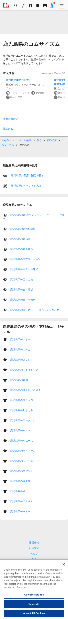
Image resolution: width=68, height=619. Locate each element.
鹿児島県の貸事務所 (21, 248)
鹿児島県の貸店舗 (20, 238)
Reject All (33, 604)
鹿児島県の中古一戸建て (24, 269)
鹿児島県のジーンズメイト (25, 460)
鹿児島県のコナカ (20, 349)
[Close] (64, 564)
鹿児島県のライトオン (23, 450)
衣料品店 (52, 140)
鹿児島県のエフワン (21, 470)
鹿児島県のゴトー (20, 339)
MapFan (6, 140)
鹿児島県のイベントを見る (25, 185)
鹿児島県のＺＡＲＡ (21, 501)
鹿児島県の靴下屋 (20, 480)
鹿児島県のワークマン (23, 420)
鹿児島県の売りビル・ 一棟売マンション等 (34, 309)
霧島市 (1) (9, 128)
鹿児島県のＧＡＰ (20, 430)
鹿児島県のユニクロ (21, 400)
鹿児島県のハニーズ (21, 440)
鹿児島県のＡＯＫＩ (21, 359)
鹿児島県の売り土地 (21, 279)
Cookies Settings (34, 594)
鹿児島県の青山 (19, 379)
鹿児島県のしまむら (21, 410)
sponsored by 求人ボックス (53, 73)
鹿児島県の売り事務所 (23, 299)
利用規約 (34, 548)
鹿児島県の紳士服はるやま (25, 389)
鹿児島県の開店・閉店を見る (27, 175)
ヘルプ (34, 553)
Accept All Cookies (34, 613)
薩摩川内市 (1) (11, 119)
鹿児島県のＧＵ (19, 491)
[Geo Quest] (52, 5)
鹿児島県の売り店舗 (21, 289)
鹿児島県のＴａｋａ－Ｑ (24, 369)
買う (39, 140)
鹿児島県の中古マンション (25, 259)
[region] (34, 589)
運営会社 (34, 542)
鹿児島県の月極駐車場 (23, 228)
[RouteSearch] (23, 5)
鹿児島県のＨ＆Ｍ (20, 511)
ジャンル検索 (23, 140)
